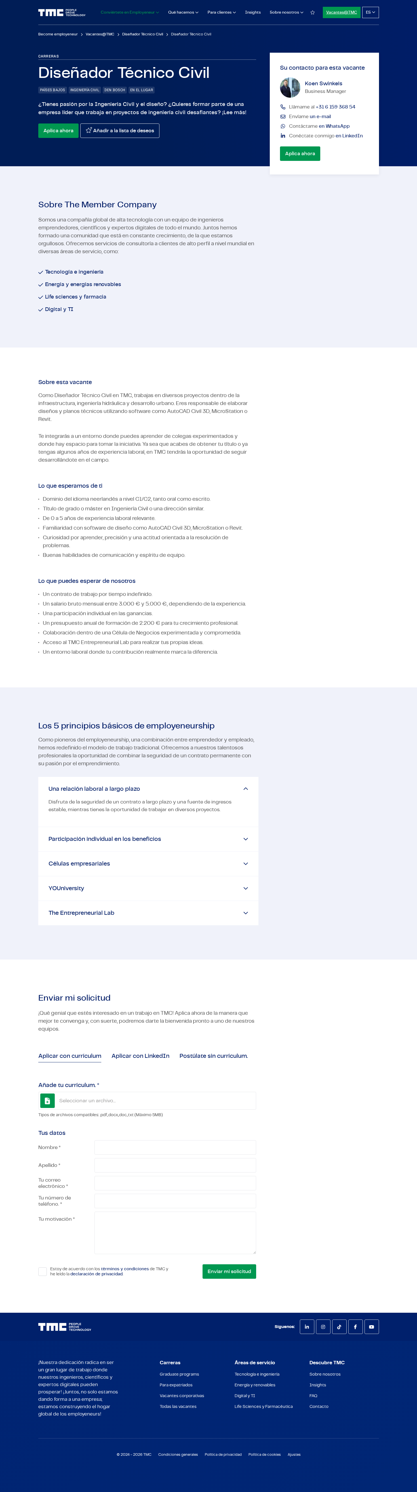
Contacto (318, 1406)
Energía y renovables (255, 1385)
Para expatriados (176, 1385)
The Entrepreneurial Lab (81, 913)
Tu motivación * (56, 1219)
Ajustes (294, 1455)
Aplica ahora (58, 130)
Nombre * (49, 1147)
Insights (253, 12)
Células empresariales (79, 864)
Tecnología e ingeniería (257, 1374)
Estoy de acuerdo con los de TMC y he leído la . (109, 1271)
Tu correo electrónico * (53, 1183)
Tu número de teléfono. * (54, 1201)
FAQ (313, 1396)
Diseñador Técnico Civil (142, 34)
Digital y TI (245, 1396)
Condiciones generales (178, 1455)
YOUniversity (66, 888)
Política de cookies (264, 1455)
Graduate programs (179, 1374)
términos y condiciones (125, 1269)
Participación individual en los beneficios (105, 839)
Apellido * (49, 1165)
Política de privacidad (223, 1455)
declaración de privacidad (96, 1274)
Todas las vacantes (178, 1406)
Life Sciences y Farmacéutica (264, 1406)
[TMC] (62, 12)
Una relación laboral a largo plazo (94, 789)
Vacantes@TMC (341, 12)
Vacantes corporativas (182, 1396)
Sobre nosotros (325, 1374)
